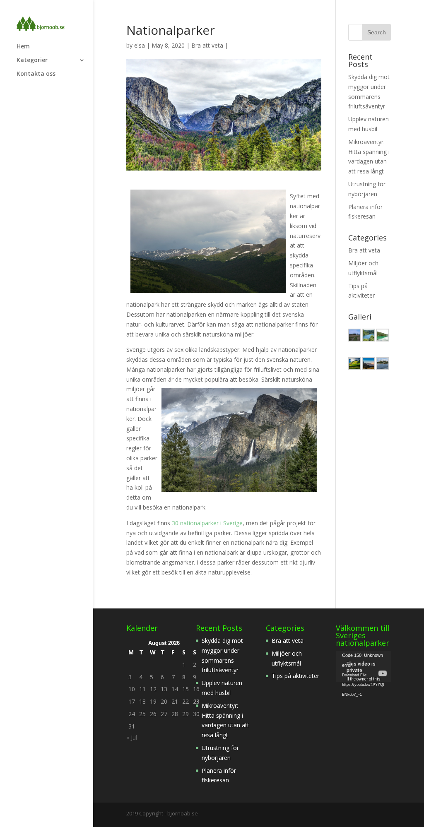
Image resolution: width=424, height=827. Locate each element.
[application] (363, 666)
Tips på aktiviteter (295, 676)
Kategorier (32, 60)
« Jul (131, 737)
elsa (139, 45)
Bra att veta (207, 45)
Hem (23, 46)
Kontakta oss (36, 74)
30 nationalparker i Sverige (207, 523)
